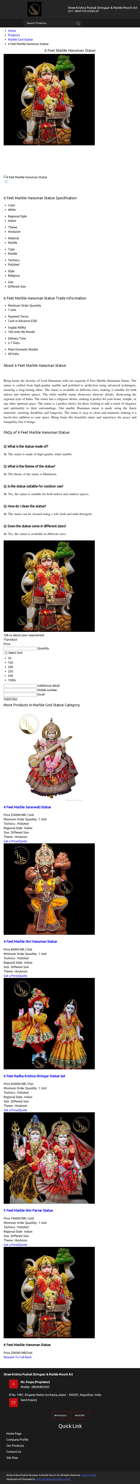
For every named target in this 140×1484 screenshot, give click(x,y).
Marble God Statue (20, 39)
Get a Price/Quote (15, 841)
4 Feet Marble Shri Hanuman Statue (30, 941)
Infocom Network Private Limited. (53, 1479)
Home (12, 30)
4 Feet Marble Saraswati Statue (27, 807)
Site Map (12, 1457)
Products (14, 35)
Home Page (13, 1433)
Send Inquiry (29, 1400)
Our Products (15, 1445)
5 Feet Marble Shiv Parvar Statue (28, 1210)
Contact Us (13, 1451)
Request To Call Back (18, 1357)
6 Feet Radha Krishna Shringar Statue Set (34, 1076)
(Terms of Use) (88, 1475)
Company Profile (17, 1439)
